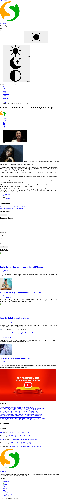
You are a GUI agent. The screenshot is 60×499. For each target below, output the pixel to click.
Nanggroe (5, 270)
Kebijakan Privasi (7, 494)
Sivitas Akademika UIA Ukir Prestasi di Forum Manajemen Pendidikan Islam (19, 411)
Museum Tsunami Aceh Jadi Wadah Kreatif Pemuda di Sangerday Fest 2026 (19, 410)
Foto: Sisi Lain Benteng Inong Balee (14, 318)
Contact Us (6, 492)
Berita (4, 87)
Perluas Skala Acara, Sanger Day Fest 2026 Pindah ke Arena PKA (16, 407)
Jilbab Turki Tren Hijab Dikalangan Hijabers (22, 443)
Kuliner (5, 95)
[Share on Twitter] (4, 125)
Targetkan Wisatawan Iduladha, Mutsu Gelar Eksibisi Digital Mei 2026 (17, 419)
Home (4, 102)
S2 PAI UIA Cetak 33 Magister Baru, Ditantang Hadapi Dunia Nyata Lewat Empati (20, 412)
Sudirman (2, 439)
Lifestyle (5, 92)
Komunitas (6, 94)
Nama (2, 235)
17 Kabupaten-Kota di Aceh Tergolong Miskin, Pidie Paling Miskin (25, 446)
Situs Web (2, 241)
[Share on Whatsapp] (4, 128)
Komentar (3, 232)
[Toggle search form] (0, 30)
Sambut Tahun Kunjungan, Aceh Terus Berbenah (19, 333)
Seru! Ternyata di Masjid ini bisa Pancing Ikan (19, 358)
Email (2, 238)
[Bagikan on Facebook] (4, 123)
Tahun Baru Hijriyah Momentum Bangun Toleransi (20, 292)
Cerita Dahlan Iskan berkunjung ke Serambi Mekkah (21, 267)
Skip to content (3, 0)
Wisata (4, 96)
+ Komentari (3, 215)
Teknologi (5, 98)
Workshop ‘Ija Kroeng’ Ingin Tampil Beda (19, 432)
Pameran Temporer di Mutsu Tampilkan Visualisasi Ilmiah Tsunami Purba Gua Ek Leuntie (22, 418)
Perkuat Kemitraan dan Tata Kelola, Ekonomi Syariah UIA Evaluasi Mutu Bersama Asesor (22, 408)
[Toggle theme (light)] (36, 37)
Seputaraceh (3, 23)
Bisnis (4, 91)
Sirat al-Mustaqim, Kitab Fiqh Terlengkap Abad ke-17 (23, 439)
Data (4, 88)
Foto (4, 99)
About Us (5, 491)
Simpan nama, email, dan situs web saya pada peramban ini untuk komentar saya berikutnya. (25, 244)
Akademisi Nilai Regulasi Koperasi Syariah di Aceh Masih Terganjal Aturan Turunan (21, 414)
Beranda (5, 488)
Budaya (5, 89)
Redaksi (2, 432)
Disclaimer (5, 495)
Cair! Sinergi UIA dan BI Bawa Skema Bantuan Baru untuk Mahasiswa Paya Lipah (20, 417)
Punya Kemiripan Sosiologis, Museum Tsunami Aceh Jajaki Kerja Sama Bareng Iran (21, 415)
